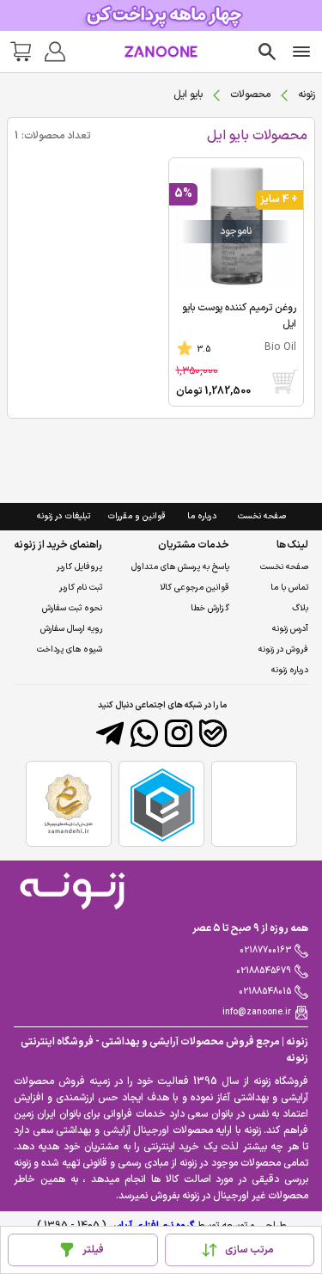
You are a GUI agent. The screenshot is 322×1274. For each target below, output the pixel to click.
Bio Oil (280, 347)
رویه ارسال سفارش (71, 628)
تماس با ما (289, 587)
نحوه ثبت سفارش (72, 608)
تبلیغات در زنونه (63, 516)
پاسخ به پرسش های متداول (180, 566)
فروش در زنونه (283, 649)
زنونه (306, 94)
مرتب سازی (249, 1250)
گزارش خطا (210, 608)
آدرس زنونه (290, 628)
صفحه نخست (262, 516)
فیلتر (93, 1250)
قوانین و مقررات (136, 516)
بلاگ (300, 608)
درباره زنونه (289, 670)
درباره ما (201, 516)
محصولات (250, 94)
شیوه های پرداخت (69, 649)
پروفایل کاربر (79, 566)
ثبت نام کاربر (80, 587)
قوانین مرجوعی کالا (194, 587)
